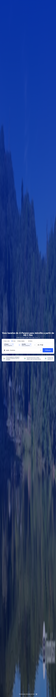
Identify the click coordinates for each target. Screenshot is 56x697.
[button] (42, 2)
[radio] (6, 341)
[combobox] (14, 345)
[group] (11, 345)
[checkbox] (30, 341)
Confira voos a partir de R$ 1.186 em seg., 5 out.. (27, 337)
